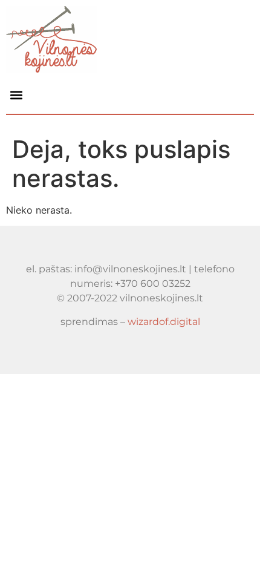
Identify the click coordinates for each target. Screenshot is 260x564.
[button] (16, 95)
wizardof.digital (164, 321)
